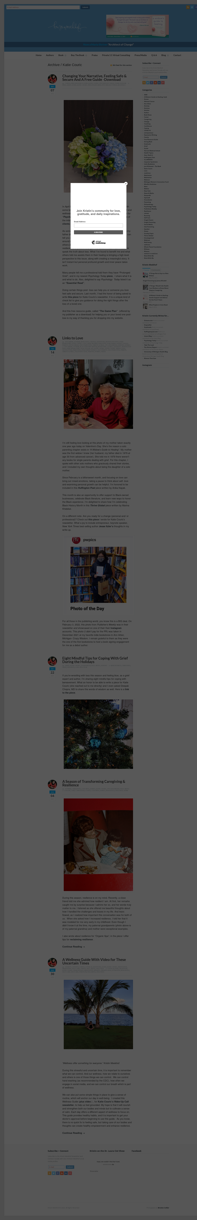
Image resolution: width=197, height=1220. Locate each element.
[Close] (126, 183)
